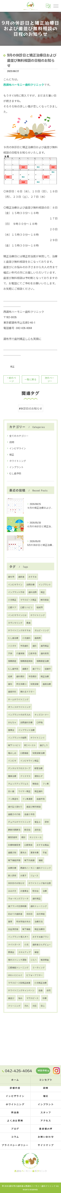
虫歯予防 (41, 798)
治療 (45, 890)
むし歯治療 (13, 637)
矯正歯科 (39, 791)
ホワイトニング (17, 461)
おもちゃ (12, 722)
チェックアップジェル (18, 783)
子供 (10, 653)
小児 (26, 944)
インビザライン (17, 448)
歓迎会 (27, 829)
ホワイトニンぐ (37, 737)
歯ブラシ (37, 668)
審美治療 (12, 775)
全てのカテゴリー (18, 435)
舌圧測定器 (13, 929)
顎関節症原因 (26, 660)
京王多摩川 (21, 683)
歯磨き (25, 668)
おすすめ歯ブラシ (41, 936)
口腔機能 (24, 752)
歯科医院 (45, 653)
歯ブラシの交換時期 (17, 906)
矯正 (12, 366)
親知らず (39, 775)
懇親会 (11, 952)
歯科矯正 (37, 898)
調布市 (11, 576)
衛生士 (38, 821)
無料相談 (44, 599)
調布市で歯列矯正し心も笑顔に (22, 339)
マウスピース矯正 (28, 599)
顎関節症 (12, 660)
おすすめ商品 (43, 844)
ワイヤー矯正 (24, 791)
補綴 (41, 860)
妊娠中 (48, 668)
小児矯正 (12, 599)
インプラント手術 (16, 592)
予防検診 (32, 676)
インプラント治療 (26, 729)
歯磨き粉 (12, 852)
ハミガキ (12, 645)
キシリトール (35, 837)
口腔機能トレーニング (18, 967)
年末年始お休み (23, 921)
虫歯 (40, 990)
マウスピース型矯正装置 (19, 982)
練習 (37, 952)
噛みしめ (12, 752)
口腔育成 (28, 844)
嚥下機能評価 (14, 860)
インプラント (16, 467)
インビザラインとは (17, 615)
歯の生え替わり (15, 806)
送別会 (38, 829)
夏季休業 (34, 852)
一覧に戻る (30, 379)
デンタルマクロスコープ (19, 768)
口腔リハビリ (26, 607)
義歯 (28, 622)
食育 (10, 921)
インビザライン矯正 (29, 760)
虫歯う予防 (29, 814)
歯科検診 (20, 676)
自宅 (49, 990)
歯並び (11, 998)
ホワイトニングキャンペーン (21, 990)
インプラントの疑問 (17, 737)
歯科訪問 (32, 592)
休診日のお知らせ (16, 883)
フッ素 (46, 783)
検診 (23, 837)
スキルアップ (24, 952)
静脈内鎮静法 (14, 829)
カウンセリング (15, 622)
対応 (35, 1005)
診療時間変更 (14, 844)
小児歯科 (26, 637)
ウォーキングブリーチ (18, 898)
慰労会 (36, 890)
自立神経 (41, 913)
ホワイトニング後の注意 (39, 883)
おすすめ (32, 576)
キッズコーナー (42, 714)
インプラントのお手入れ (19, 714)
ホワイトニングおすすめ (19, 630)
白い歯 (11, 791)
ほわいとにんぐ (15, 975)
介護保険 (20, 653)
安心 (43, 1005)
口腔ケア (12, 607)
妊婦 (10, 676)
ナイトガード (14, 944)
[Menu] (56, 5)
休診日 (29, 913)
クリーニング (14, 1005)
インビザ (12, 760)
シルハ (33, 959)
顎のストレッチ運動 (17, 959)
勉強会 (36, 783)
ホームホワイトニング (18, 699)
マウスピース (32, 998)
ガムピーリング (42, 630)
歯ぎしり (44, 745)
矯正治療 (45, 676)
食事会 (11, 729)
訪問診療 (30, 584)
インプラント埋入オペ (18, 936)
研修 (47, 821)
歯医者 (21, 576)
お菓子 (23, 875)
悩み (20, 998)
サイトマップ (46, 1145)
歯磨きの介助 (14, 814)
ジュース (34, 875)
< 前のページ (11, 379)
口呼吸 (40, 722)
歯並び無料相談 (33, 806)
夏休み (23, 852)
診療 (45, 998)
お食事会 (24, 890)
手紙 (45, 852)
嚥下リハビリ (14, 745)
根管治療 (38, 768)
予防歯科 (24, 645)
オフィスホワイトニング (19, 706)
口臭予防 (32, 653)
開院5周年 (12, 837)
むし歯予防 (15, 473)
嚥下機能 (26, 929)
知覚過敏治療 (39, 752)
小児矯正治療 (40, 982)
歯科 (35, 645)
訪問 (11, 442)
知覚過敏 (34, 683)
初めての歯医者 (15, 913)
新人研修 (12, 875)
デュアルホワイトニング (19, 821)
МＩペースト (30, 745)
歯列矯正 (45, 645)
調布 (10, 683)
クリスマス (25, 775)
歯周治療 (47, 683)
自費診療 (12, 867)
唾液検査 (45, 959)
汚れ (26, 1005)
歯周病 (38, 637)
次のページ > (49, 379)
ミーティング (39, 967)
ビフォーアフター (34, 975)
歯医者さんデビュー (42, 944)
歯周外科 (12, 691)
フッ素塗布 (13, 798)
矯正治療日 (40, 929)
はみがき (12, 890)
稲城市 (40, 607)
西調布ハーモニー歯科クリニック (35, 867)
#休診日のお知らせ (30, 408)
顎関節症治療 (43, 660)
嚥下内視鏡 (29, 860)
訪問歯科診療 (26, 722)
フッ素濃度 (27, 798)
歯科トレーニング (38, 906)
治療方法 (39, 921)
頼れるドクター (27, 691)
